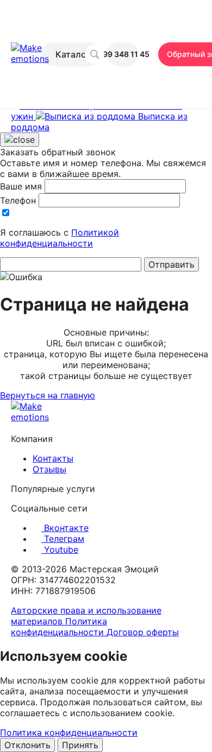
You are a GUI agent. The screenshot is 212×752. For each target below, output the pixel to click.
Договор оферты (143, 632)
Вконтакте (65, 527)
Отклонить (27, 745)
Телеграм (62, 538)
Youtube (59, 549)
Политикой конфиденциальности (59, 238)
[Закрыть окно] (19, 139)
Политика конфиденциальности (59, 626)
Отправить (171, 264)
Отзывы (49, 469)
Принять (80, 745)
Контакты (53, 458)
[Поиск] (94, 54)
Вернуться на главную (47, 395)
